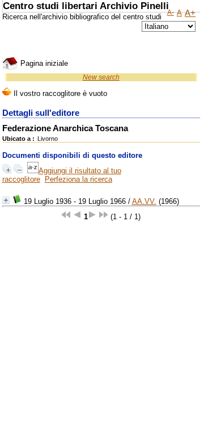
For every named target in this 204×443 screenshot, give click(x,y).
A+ (190, 13)
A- (170, 12)
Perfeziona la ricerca (78, 179)
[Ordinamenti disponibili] (33, 170)
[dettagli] (6, 200)
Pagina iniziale (43, 63)
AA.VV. (144, 201)
